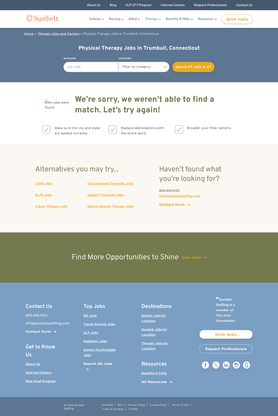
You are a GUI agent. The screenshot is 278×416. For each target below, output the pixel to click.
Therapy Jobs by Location (154, 345)
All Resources (154, 382)
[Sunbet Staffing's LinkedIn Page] (226, 365)
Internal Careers (38, 372)
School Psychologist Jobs (99, 352)
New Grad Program (40, 381)
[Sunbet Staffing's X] (216, 365)
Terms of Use (180, 405)
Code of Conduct (113, 409)
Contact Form (38, 331)
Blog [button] (113, 5)
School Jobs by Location (153, 318)
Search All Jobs (98, 363)
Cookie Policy (158, 405)
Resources (206, 19)
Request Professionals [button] (210, 5)
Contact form (172, 204)
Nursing (114, 19)
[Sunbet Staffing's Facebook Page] (205, 365)
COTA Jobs (43, 183)
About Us (32, 364)
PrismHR (107, 405)
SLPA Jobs (43, 195)
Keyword (69, 59)
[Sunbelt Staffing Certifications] (226, 313)
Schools (95, 19)
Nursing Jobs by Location (154, 332)
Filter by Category (136, 67)
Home (29, 34)
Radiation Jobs (95, 341)
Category (124, 59)
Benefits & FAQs (178, 19)
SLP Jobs (90, 333)
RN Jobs (90, 315)
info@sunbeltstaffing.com (179, 196)
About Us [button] (94, 5)
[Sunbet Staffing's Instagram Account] (236, 365)
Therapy (151, 19)
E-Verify (133, 409)
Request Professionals (226, 349)
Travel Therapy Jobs (51, 206)
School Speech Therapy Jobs (110, 206)
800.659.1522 (169, 191)
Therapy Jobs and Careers (58, 34)
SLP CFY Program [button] (139, 5)
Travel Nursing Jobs (99, 324)
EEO (120, 405)
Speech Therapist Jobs (105, 195)
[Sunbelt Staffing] (41, 19)
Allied (132, 19)
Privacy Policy (136, 405)
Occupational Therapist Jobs (110, 183)
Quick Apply (237, 19)
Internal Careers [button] (173, 5)
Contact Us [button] (244, 5)
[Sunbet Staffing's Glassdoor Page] (246, 365)
